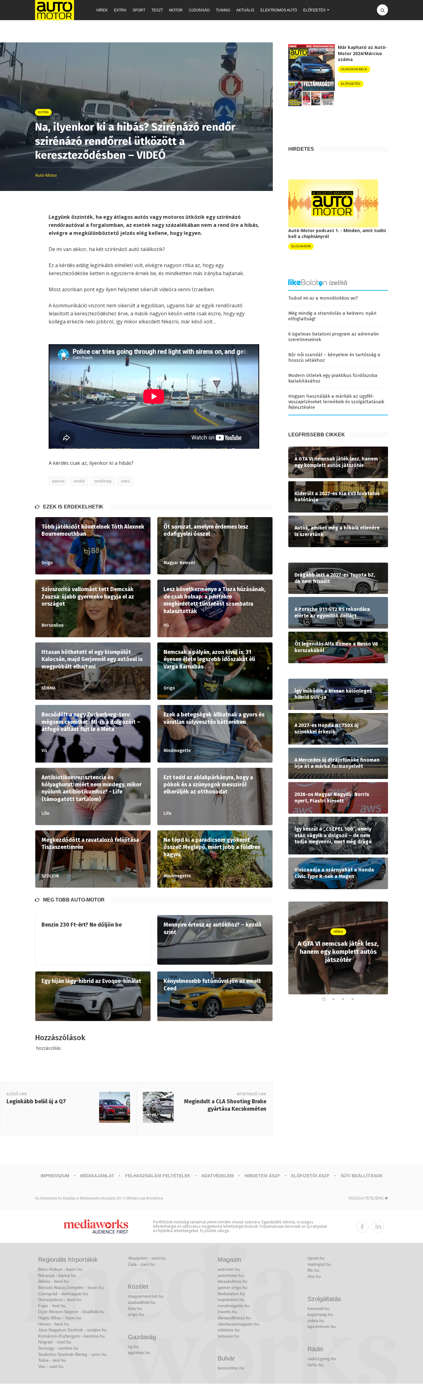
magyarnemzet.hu (146, 1296)
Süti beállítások (362, 1175)
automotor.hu (231, 1275)
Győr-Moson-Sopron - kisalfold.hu (71, 1311)
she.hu (314, 1276)
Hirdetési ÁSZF (262, 1175)
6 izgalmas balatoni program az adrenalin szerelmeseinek (333, 336)
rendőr (79, 481)
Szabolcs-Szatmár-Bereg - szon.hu (72, 1354)
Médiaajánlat (97, 1175)
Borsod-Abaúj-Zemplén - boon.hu (71, 1287)
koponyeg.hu (320, 1314)
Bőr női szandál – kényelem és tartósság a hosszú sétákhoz (334, 357)
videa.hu (315, 1320)
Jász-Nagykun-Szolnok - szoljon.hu (72, 1329)
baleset (58, 481)
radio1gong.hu (321, 1358)
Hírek (102, 10)
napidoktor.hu (231, 1299)
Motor (176, 10)
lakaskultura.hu (232, 1281)
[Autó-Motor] (54, 10)
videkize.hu (229, 1329)
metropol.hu (319, 1264)
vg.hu (133, 1346)
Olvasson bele (354, 69)
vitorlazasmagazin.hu (238, 1323)
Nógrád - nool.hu (54, 1341)
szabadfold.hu (141, 1302)
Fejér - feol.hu (52, 1305)
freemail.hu (318, 1308)
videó (125, 481)
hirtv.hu (135, 1308)
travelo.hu (227, 1311)
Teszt (157, 10)
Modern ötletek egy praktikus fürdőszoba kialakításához (332, 378)
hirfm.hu (315, 1364)
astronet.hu (229, 1269)
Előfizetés (314, 10)
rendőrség (102, 481)
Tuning (223, 10)
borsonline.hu (231, 1367)
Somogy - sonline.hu (58, 1348)
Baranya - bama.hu (57, 1275)
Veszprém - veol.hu (147, 1258)
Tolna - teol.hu (52, 1360)
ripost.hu (316, 1258)
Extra (120, 10)
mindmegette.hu (234, 1305)
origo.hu (136, 1314)
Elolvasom (301, 246)
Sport (139, 10)
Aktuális (245, 10)
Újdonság (199, 10)
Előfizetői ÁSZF (310, 1175)
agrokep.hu (139, 1352)
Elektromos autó (278, 10)
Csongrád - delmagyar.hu (63, 1293)
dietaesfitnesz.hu (234, 1317)
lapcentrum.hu (321, 1326)
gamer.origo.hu (232, 1287)
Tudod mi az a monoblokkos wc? (323, 298)
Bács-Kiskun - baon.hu (60, 1269)
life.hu (313, 1270)
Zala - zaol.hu (141, 1264)
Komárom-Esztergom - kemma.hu (71, 1336)
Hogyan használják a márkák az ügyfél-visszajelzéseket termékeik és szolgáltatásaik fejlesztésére (336, 401)
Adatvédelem (217, 1175)
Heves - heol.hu (53, 1323)
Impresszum (55, 1175)
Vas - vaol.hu (50, 1366)
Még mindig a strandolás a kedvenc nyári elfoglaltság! (332, 316)
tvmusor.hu (228, 1336)
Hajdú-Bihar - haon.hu (59, 1317)
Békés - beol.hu (53, 1281)
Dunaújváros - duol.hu (59, 1299)
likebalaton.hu (231, 1293)
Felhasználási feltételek (157, 1175)
